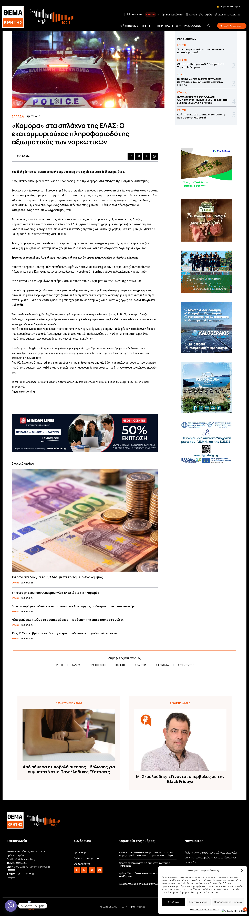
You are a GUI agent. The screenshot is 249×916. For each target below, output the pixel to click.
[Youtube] (99, 870)
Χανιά (180, 74)
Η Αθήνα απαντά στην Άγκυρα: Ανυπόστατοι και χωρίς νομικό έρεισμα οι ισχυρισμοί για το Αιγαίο (202, 100)
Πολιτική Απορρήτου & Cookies (204, 909)
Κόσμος (182, 92)
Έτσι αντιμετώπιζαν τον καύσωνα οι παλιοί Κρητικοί (200, 51)
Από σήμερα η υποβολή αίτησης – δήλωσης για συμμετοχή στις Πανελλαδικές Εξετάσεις (69, 769)
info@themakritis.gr (25, 859)
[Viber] (11, 906)
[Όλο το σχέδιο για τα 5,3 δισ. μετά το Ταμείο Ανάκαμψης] (85, 520)
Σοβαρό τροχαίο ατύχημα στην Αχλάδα (141, 883)
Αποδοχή (173, 902)
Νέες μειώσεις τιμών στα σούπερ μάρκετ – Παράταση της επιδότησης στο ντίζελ (67, 620)
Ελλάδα (18, 116)
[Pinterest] (146, 156)
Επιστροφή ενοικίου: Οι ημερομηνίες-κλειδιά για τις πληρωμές (55, 593)
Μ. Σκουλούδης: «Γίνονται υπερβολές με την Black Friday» (180, 779)
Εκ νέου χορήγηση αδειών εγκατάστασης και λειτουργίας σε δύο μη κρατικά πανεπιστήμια (74, 606)
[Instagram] (84, 870)
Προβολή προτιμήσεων (228, 902)
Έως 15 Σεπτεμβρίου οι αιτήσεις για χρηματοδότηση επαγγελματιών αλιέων (64, 633)
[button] (242, 870)
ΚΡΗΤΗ (181, 45)
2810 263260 (19, 862)
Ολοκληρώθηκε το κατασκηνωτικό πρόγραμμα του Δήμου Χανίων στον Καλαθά (200, 82)
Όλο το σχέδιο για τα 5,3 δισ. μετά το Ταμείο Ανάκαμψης (57, 577)
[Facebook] (131, 156)
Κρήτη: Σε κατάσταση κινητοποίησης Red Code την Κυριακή (201, 116)
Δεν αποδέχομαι (199, 902)
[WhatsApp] (154, 156)
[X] (138, 156)
